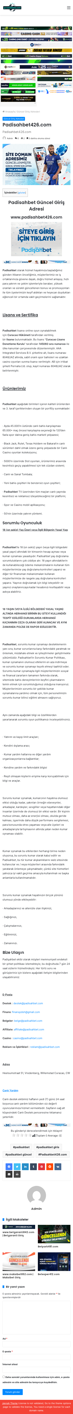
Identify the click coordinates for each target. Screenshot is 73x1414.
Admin (10, 138)
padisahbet (22, 1147)
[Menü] (68, 9)
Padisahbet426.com (53, 1154)
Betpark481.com (48, 1246)
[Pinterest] (41, 1166)
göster (21, 192)
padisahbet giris (48, 1147)
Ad (5, 1338)
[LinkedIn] (25, 1166)
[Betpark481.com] (54, 1234)
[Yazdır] (17, 1174)
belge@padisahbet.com (28, 1020)
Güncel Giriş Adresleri (28, 111)
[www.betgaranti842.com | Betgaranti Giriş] (19, 1227)
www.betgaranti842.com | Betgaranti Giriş (18, 1233)
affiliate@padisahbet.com (29, 1029)
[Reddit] (49, 1166)
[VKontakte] (57, 1166)
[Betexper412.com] (54, 1261)
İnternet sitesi (10, 1364)
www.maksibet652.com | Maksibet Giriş (18, 1276)
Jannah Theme (10, 1403)
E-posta (8, 1351)
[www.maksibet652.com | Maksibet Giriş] (19, 1261)
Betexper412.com (49, 1274)
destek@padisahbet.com (28, 1003)
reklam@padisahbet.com (45, 1046)
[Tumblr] (33, 1166)
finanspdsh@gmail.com (26, 1012)
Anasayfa (10, 111)
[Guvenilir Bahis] (12, 7)
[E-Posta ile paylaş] (9, 1174)
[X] (17, 1166)
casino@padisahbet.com (27, 1038)
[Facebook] (9, 1166)
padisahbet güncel (19, 1154)
